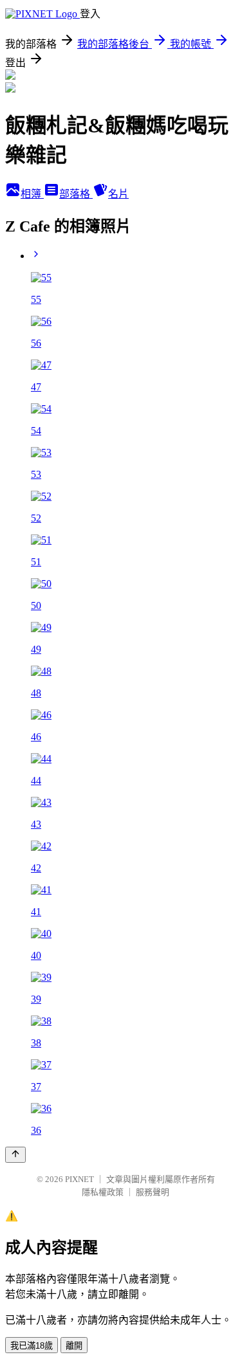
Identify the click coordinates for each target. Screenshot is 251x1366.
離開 (74, 1346)
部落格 (76, 193)
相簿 (32, 193)
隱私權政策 (103, 1192)
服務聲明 (152, 1192)
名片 (118, 193)
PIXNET (79, 1179)
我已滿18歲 (31, 1346)
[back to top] (15, 1155)
